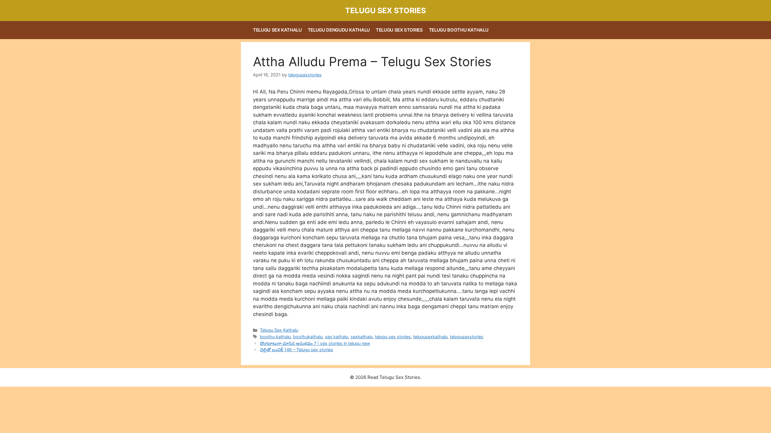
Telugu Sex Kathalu (277, 30)
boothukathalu (308, 336)
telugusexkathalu (430, 336)
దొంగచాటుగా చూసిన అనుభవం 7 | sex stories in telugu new (315, 343)
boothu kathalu (275, 336)
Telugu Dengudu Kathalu (339, 30)
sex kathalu (336, 336)
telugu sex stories (393, 336)
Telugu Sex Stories (385, 10)
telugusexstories (466, 336)
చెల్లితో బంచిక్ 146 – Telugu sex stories (296, 349)
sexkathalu (362, 336)
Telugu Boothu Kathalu (459, 30)
